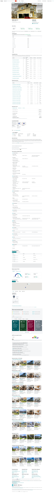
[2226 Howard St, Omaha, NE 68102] (30, 375)
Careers (22, 487)
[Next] (41, 365)
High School (23, 291)
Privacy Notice (37, 487)
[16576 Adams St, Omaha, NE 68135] (38, 448)
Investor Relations (27, 487)
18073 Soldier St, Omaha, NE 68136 (16, 86)
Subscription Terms (32, 487)
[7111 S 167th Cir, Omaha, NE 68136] (15, 448)
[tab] (14, 252)
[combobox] (10, 1)
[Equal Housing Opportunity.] (19, 491)
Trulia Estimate (15, 34)
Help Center (24, 491)
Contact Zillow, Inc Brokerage (15, 483)
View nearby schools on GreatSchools (17, 305)
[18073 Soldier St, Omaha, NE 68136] (30, 460)
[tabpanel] (27, 114)
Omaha (20, 2)
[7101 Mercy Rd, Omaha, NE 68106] (30, 362)
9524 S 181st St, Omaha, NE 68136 (16, 103)
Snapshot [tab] (14, 271)
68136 (22, 2)
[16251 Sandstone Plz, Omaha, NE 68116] (37, 375)
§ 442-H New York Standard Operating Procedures (16, 481)
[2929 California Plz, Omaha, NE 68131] (37, 387)
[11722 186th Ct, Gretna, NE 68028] (30, 436)
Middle (20, 291)
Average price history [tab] (18, 271)
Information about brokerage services (16, 482)
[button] (16, 1)
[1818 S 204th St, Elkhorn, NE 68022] (30, 387)
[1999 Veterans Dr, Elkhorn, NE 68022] (37, 362)
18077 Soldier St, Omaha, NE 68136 (16, 84)
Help (35, 487)
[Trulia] (12, 485)
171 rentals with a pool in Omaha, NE (16, 396)
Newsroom (24, 487)
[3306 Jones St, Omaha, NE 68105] (15, 424)
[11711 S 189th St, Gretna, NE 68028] (23, 448)
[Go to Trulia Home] (1, 1)
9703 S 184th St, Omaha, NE (16, 78)
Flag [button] (17, 329)
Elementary (16, 291)
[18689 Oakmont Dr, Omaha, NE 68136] (23, 436)
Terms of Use (30, 487)
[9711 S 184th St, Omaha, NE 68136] (38, 460)
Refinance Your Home (35, 23)
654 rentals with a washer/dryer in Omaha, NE (17, 408)
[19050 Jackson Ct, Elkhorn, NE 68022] (23, 412)
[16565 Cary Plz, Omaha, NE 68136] (38, 436)
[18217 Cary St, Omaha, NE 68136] (15, 436)
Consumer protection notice (21, 482)
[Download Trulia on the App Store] (16, 485)
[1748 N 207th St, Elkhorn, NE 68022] (37, 424)
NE (18, 2)
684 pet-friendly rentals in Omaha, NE (16, 359)
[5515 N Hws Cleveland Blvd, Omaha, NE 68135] (23, 424)
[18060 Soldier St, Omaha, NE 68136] (23, 460)
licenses (28, 480)
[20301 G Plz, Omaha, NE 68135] (15, 362)
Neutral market (18, 277)
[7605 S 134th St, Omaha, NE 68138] (30, 448)
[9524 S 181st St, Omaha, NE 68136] (15, 460)
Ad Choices (39, 487)
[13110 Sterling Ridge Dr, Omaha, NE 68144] (23, 362)
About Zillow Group (16, 487)
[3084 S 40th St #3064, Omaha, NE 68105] (30, 424)
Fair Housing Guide (20, 487)
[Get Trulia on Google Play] (20, 485)
